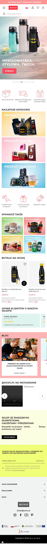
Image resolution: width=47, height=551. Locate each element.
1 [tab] (14, 82)
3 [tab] (21, 82)
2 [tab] (17, 82)
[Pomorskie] (23, 533)
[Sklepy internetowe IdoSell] (13, 542)
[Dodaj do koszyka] (24, 283)
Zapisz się (39, 461)
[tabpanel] (23, 48)
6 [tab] (32, 82)
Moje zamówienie (9, 484)
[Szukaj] (4, 13)
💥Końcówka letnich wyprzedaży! (23, 2)
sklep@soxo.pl (23, 510)
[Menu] (4, 7)
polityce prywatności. (18, 470)
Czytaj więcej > (19, 373)
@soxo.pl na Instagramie (19, 383)
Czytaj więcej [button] (9, 437)
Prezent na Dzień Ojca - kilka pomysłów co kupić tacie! (20, 366)
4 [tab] (25, 82)
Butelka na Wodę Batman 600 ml (12, 290)
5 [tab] (29, 82)
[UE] (23, 528)
